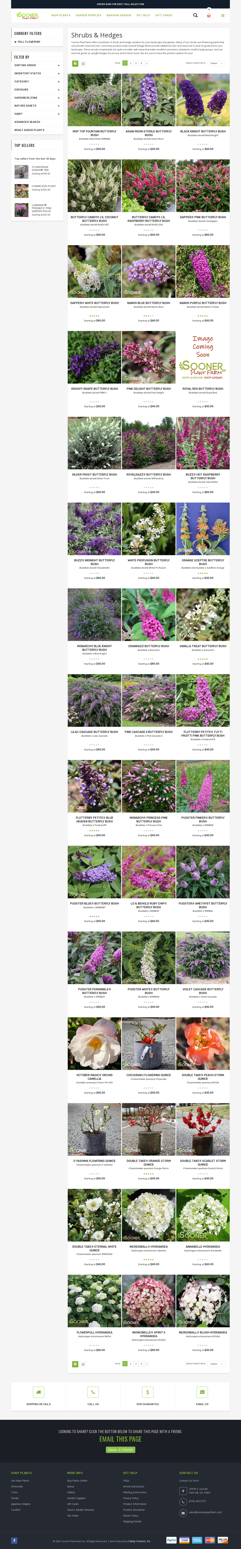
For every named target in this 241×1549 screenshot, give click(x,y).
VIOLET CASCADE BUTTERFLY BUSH (203, 991)
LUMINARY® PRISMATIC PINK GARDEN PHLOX (41, 208)
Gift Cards (73, 1504)
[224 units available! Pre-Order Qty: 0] (203, 615)
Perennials (17, 1486)
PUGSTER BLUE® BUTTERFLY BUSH (94, 903)
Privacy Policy (131, 1498)
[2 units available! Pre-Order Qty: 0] (149, 1301)
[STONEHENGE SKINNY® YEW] (19, 172)
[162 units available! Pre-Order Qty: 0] (203, 1130)
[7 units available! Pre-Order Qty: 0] (94, 615)
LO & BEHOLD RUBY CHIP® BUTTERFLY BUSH (149, 905)
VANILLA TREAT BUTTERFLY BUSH (203, 646)
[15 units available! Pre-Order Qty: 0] (203, 1216)
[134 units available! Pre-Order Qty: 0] (203, 272)
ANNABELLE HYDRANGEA (203, 1246)
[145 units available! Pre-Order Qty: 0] (203, 701)
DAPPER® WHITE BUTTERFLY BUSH (94, 303)
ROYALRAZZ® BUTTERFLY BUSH (148, 474)
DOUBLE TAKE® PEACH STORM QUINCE (203, 1077)
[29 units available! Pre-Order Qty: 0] (94, 701)
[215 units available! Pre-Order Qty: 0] (149, 1130)
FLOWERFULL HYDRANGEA (94, 1332)
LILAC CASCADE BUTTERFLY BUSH (94, 732)
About (70, 1486)
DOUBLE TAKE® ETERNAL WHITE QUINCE (94, 1248)
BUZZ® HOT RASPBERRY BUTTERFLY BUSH (203, 476)
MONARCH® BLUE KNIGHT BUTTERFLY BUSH (94, 648)
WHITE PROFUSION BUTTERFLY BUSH (149, 562)
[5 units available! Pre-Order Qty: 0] (149, 529)
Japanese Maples (21, 1504)
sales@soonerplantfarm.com (205, 1512)
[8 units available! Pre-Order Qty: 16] (203, 872)
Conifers (16, 1509)
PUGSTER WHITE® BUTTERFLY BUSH (149, 991)
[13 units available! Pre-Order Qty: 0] (94, 358)
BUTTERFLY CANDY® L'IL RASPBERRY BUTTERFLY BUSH (149, 219)
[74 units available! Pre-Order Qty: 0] (149, 872)
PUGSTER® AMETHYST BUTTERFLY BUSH (203, 905)
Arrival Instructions (133, 1486)
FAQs (126, 1480)
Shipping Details (132, 1521)
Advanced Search (27, 122)
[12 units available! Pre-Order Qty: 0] (203, 1044)
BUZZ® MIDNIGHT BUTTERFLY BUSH (94, 562)
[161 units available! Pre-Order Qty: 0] (149, 358)
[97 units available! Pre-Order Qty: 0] (149, 100)
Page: (118, 63)
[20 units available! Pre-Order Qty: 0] (203, 529)
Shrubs (15, 1498)
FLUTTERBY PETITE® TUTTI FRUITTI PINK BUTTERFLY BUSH (202, 733)
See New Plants (20, 1480)
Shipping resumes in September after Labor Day (120, 4)
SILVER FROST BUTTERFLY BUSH (94, 474)
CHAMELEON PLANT (44, 185)
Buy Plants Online (77, 1480)
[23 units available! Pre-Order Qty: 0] (94, 186)
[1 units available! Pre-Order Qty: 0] (149, 443)
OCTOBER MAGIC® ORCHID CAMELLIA (94, 1077)
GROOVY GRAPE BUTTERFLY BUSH (94, 388)
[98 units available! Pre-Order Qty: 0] (203, 100)
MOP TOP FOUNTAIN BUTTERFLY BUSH (94, 133)
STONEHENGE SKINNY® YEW (40, 168)
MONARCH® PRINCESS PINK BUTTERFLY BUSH (149, 819)
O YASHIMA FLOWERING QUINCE (94, 1161)
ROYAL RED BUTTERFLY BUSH (203, 388)
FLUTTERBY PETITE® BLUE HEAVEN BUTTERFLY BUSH (94, 819)
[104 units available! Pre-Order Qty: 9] (203, 787)
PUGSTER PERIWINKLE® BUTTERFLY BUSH (94, 991)
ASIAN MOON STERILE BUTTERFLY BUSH (149, 133)
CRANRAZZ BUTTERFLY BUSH (148, 646)
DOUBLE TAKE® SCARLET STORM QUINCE (203, 1162)
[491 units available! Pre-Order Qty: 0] (94, 787)
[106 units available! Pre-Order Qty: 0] (149, 272)
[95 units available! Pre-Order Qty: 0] (149, 615)
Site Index (72, 1515)
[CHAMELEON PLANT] (19, 191)
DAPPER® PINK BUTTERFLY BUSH (203, 217)
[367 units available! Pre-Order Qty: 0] (94, 872)
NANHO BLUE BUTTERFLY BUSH (148, 303)
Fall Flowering (28, 41)
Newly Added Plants (29, 130)
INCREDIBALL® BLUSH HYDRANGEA (203, 1332)
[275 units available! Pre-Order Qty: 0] (94, 529)
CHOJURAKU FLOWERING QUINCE (148, 1075)
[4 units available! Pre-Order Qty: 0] (94, 100)
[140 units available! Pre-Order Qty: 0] (203, 358)
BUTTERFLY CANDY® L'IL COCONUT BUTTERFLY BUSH (94, 219)
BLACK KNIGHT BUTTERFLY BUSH (203, 131)
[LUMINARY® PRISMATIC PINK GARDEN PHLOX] (19, 210)
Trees (14, 1492)
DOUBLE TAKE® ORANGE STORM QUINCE (149, 1162)
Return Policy (130, 1515)
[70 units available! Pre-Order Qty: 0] (94, 272)
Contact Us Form (189, 1480)
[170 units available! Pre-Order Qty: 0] (94, 1216)
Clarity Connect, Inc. (139, 1541)
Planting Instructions (134, 1492)
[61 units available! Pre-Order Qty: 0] (203, 186)
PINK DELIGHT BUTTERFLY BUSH (149, 388)
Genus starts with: (196, 63)
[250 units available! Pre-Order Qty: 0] (203, 443)
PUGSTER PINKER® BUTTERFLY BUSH (203, 819)
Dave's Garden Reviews (80, 1509)
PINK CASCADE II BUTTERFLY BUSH (149, 732)
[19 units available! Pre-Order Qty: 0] (203, 958)
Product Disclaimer (134, 1509)
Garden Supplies (76, 1498)
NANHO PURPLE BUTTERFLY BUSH (203, 303)
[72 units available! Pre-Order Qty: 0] (149, 1216)
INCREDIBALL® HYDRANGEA (149, 1246)
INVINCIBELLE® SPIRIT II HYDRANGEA (148, 1334)
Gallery (71, 1492)
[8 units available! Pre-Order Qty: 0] (149, 787)
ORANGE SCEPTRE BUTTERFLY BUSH (203, 562)
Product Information (134, 1504)
